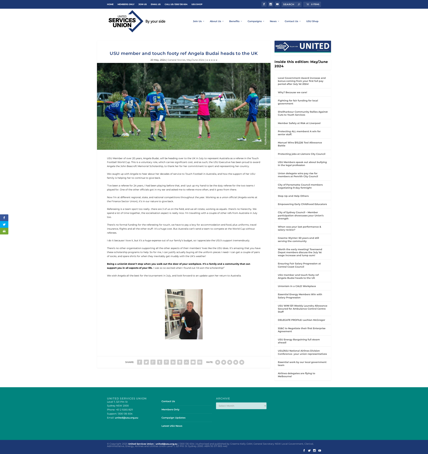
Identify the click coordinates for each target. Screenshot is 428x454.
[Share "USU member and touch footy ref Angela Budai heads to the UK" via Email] (193, 362)
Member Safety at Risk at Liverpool (299, 123)
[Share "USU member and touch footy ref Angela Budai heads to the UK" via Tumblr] (159, 362)
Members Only (126, 4)
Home (110, 4)
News (273, 21)
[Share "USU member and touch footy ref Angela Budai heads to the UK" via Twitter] (146, 362)
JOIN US (142, 4)
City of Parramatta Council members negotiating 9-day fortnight (300, 186)
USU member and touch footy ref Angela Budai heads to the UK (298, 276)
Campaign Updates (173, 417)
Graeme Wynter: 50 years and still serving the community (298, 239)
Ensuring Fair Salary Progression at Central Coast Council (299, 265)
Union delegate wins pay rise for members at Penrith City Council (298, 175)
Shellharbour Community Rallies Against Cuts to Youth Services (303, 113)
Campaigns (255, 21)
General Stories (176, 59)
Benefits (234, 21)
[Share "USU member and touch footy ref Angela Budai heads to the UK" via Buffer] (179, 362)
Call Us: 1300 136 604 (176, 4)
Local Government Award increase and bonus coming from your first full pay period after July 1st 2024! (302, 81)
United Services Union (141, 443)
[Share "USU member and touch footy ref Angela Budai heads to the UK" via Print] (199, 362)
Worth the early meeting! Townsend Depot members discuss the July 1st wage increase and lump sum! (300, 252)
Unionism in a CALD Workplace (297, 286)
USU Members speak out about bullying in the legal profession (302, 164)
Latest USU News (172, 425)
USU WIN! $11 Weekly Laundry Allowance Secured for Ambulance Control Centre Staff (302, 308)
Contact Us (291, 21)
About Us (215, 21)
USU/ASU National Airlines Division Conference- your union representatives (302, 352)
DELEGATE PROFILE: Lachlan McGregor (301, 319)
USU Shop (196, 4)
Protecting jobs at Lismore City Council (301, 153)
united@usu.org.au (126, 417)
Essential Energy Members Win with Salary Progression (300, 296)
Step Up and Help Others (293, 195)
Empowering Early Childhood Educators (302, 204)
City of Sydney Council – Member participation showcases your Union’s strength (301, 215)
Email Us (156, 4)
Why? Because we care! (292, 92)
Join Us (197, 21)
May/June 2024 (195, 59)
